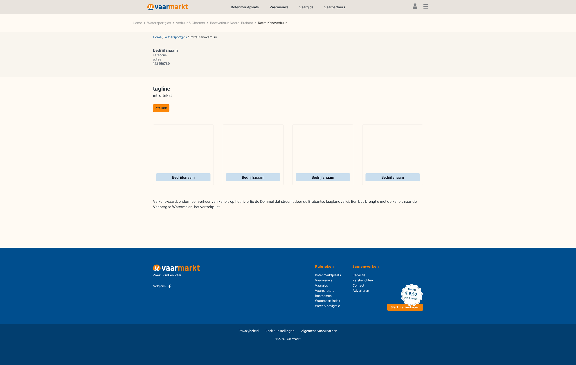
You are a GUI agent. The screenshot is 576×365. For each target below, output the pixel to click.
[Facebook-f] (169, 286)
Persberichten (363, 280)
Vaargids (306, 7)
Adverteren (361, 290)
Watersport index (327, 301)
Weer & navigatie (327, 306)
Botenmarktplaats (245, 7)
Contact (358, 285)
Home (157, 37)
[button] (161, 108)
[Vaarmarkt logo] (167, 7)
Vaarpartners (334, 7)
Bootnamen (323, 296)
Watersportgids (175, 37)
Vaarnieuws (279, 7)
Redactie (359, 275)
